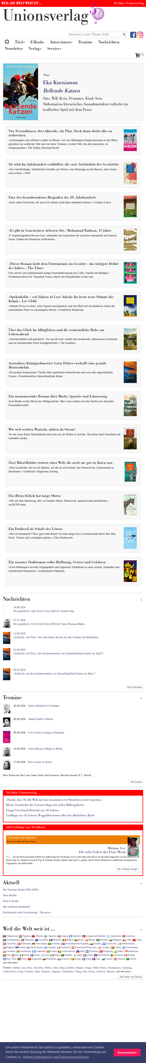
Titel (19, 42)
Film (85, 971)
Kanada (130, 955)
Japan (79, 955)
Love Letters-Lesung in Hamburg (46, 732)
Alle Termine (136, 782)
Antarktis (76, 936)
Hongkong (107, 951)
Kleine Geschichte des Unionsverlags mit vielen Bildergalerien (45, 805)
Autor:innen (60, 42)
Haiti (81, 951)
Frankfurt (29, 971)
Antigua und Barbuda (95, 936)
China (138, 939)
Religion (79, 967)
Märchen (111, 971)
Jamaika (68, 955)
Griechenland (131, 947)
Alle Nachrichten (134, 687)
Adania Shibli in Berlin (40, 719)
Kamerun (118, 955)
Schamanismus (114, 967)
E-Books (37, 42)
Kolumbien (51, 958)
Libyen (132, 958)
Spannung (127, 967)
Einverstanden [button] (127, 1052)
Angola (64, 936)
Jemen (89, 955)
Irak (8, 955)
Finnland (51, 947)
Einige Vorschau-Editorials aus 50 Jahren (32, 810)
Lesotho (108, 958)
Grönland (10, 951)
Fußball (16, 967)
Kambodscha (103, 955)
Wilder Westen (99, 967)
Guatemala (40, 951)
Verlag (34, 48)
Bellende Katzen (61, 90)
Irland (26, 955)
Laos (97, 958)
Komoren (65, 958)
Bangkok (45, 971)
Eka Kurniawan (60, 82)
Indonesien (133, 951)
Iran (16, 955)
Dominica (55, 943)
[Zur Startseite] (7, 42)
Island (36, 955)
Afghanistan (11, 936)
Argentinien (115, 936)
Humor (91, 971)
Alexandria (38, 967)
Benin (80, 939)
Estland (21, 947)
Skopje (88, 967)
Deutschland (41, 943)
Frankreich (65, 947)
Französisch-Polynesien (86, 947)
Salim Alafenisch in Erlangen (44, 705)
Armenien (130, 936)
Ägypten (26, 936)
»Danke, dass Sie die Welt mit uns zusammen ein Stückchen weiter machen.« (54, 800)
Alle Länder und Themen (131, 977)
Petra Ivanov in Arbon (40, 762)
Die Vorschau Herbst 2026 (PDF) (21, 889)
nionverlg (48, 15)
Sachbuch (100, 971)
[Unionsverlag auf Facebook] (133, 34)
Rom (29, 967)
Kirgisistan (36, 958)
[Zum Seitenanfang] (141, 600)
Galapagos (55, 971)
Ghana (117, 947)
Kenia (23, 958)
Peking (78, 971)
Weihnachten (67, 971)
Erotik (20, 971)
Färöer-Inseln (36, 947)
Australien (43, 939)
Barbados (56, 939)
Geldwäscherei (9, 971)
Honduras (93, 951)
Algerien (52, 936)
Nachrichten (108, 42)
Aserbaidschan (13, 939)
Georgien (105, 947)
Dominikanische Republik (77, 943)
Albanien (39, 936)
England (10, 947)
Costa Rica (11, 943)
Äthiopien (29, 939)
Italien (57, 955)
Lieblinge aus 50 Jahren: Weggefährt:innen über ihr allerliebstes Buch (50, 815)
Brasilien (103, 939)
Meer (55, 967)
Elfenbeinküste (128, 943)
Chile (128, 939)
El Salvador (110, 943)
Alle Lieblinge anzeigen (127, 869)
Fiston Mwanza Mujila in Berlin (45, 748)
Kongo (77, 958)
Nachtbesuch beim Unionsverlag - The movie (27, 912)
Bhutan (91, 939)
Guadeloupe (25, 951)
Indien (120, 951)
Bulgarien (116, 939)
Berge (62, 967)
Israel (46, 955)
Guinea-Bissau (68, 951)
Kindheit (70, 967)
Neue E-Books (10, 901)
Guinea (53, 951)
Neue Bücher (10, 895)
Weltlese (48, 967)
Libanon (121, 958)
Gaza (23, 967)
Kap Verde (11, 958)
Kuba (88, 958)
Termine (85, 42)
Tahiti (37, 971)
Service (53, 48)
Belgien (69, 939)
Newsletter (14, 48)
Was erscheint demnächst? (17, 906)
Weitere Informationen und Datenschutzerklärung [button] (56, 1057)
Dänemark (25, 943)
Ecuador (97, 943)
